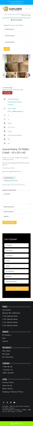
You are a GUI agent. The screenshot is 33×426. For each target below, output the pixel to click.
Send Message (8, 177)
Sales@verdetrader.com (16, 3)
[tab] (16, 20)
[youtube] (14, 402)
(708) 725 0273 (12, 180)
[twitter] (7, 402)
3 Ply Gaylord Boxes (13, 99)
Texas (14, 14)
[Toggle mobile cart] (26, 8)
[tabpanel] (16, 38)
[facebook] (3, 402)
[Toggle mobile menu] (30, 8)
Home (5, 14)
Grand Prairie (18, 14)
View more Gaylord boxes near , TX (12, 171)
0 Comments (22, 184)
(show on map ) (17, 111)
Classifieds (10, 14)
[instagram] (10, 402)
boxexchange (7, 184)
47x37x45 (10, 104)
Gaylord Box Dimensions (14, 102)
